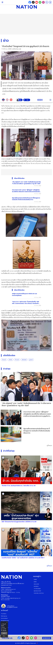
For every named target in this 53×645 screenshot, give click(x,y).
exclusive (36, 584)
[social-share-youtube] (36, 2)
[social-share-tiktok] (33, 2)
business (36, 586)
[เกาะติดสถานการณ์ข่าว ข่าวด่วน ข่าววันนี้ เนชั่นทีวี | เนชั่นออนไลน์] (26, 7)
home (35, 579)
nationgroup (4, 616)
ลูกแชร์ (31, 359)
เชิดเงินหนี (24, 359)
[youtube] (27, 639)
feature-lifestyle (39, 593)
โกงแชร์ (4, 359)
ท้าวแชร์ (17, 359)
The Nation (3, 613)
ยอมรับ (4, 633)
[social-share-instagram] (43, 2)
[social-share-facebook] (30, 2)
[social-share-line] (40, 2)
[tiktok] (23, 639)
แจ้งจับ (10, 359)
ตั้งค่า (4, 636)
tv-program (37, 588)
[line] (31, 639)
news (35, 581)
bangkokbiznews (5, 620)
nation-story (37, 591)
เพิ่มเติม (4, 630)
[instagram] (35, 639)
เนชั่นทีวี (22, 643)
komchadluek (4, 618)
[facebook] (19, 639)
